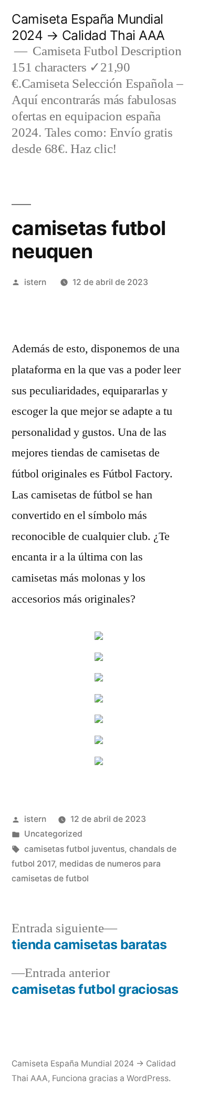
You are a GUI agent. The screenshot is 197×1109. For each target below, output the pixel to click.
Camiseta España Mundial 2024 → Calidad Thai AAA (88, 27)
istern (35, 282)
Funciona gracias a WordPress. (111, 1078)
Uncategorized (53, 834)
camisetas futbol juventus (74, 849)
